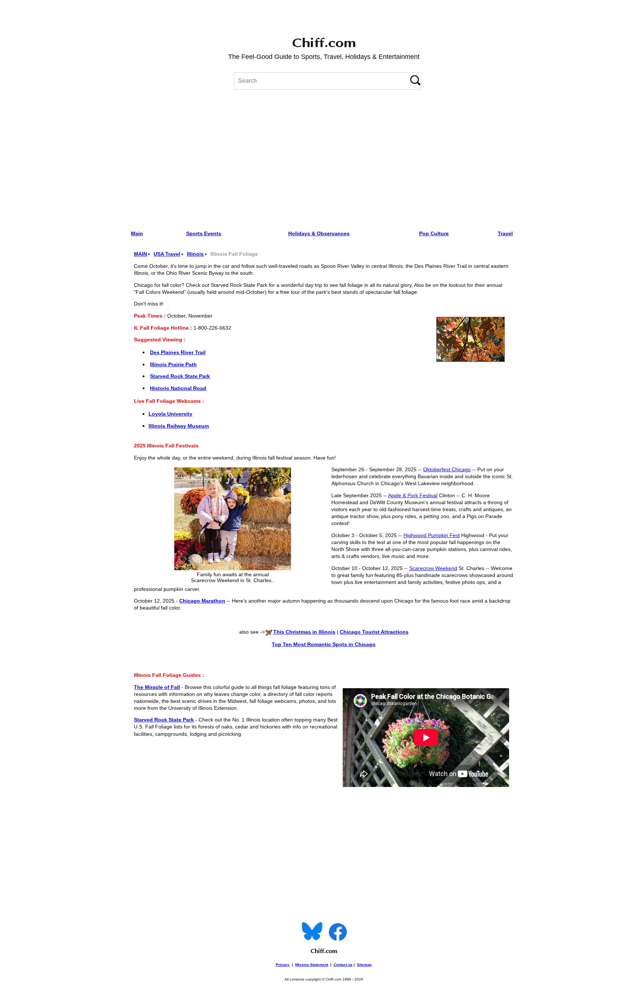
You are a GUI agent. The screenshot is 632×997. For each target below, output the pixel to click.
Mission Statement (311, 965)
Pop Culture (434, 233)
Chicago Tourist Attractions (374, 632)
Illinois (195, 254)
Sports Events (203, 233)
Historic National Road (178, 388)
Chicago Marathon (202, 601)
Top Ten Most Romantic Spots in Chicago (324, 644)
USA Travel (167, 254)
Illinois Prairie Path (173, 364)
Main (137, 233)
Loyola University (170, 414)
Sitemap (364, 965)
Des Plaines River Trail (178, 352)
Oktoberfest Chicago (447, 469)
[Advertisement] (323, 157)
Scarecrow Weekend (433, 568)
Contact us (343, 965)
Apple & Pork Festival (412, 495)
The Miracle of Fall (157, 687)
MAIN (140, 254)
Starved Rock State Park (180, 376)
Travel (505, 233)
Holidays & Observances (319, 233)
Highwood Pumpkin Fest (431, 535)
